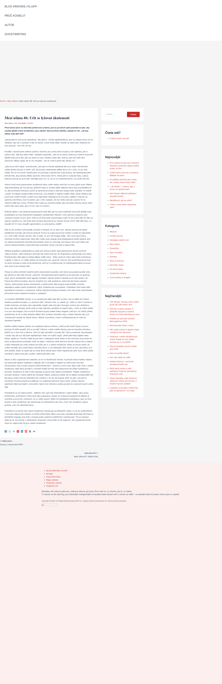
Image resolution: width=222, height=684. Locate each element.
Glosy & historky (117, 261)
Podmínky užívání (54, 483)
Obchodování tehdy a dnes (121, 325)
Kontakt (49, 474)
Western (113, 232)
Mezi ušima (9, 123)
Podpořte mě (52, 486)
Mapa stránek (52, 480)
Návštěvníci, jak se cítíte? (121, 200)
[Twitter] (14, 431)
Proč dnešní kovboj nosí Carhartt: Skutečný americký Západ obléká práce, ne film (124, 166)
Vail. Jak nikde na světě (120, 357)
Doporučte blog (53, 477)
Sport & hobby (116, 252)
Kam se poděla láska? (119, 353)
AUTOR (9, 25)
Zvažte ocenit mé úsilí (119, 138)
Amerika (113, 256)
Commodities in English (120, 277)
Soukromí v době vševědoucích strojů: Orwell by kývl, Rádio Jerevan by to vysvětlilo (123, 339)
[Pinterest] (18, 431)
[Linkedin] (22, 431)
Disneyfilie (114, 248)
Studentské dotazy (118, 273)
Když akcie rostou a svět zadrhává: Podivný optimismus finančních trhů (123, 371)
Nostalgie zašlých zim (119, 240)
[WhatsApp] (10, 431)
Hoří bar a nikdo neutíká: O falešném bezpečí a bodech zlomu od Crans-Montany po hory (124, 311)
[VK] (34, 431)
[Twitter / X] (30, 431)
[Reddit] (26, 431)
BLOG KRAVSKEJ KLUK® (21, 6)
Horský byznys (116, 236)
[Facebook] (6, 431)
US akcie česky (116, 269)
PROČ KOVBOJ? (15, 15)
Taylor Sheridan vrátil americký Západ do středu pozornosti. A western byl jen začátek (123, 381)
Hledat (133, 114)
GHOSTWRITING (15, 34)
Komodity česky (117, 265)
